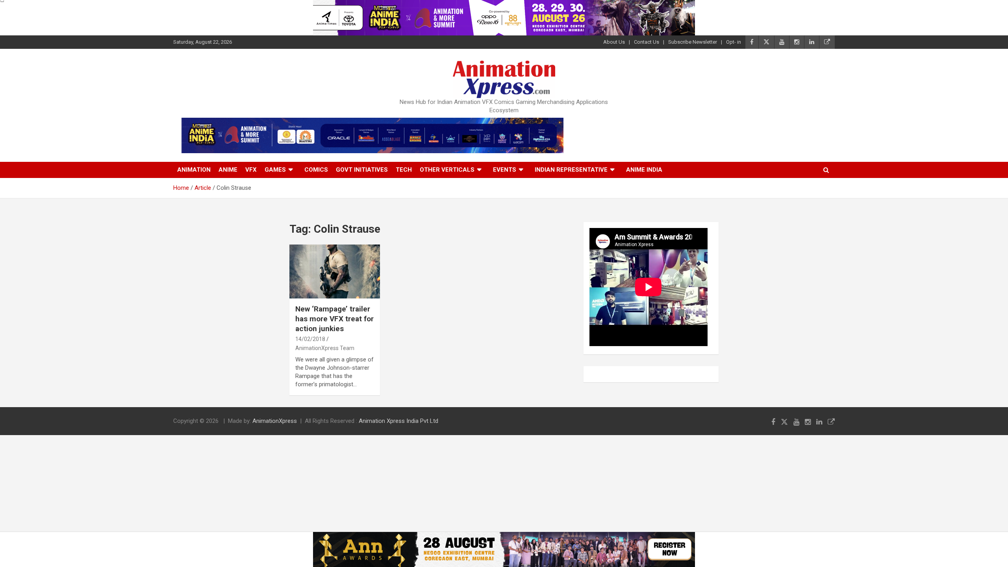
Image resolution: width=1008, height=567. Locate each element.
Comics (316, 169)
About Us (614, 42)
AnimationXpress (274, 420)
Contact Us (646, 42)
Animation (194, 169)
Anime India (644, 169)
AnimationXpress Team (324, 348)
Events (504, 169)
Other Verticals (447, 169)
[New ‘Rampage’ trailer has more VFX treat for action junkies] (334, 271)
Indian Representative (571, 169)
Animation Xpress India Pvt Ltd (398, 420)
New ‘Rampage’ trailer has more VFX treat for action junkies (334, 318)
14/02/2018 (310, 339)
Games (275, 169)
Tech (404, 169)
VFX (251, 169)
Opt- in (733, 42)
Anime (228, 169)
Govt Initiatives (362, 169)
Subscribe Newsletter (692, 42)
